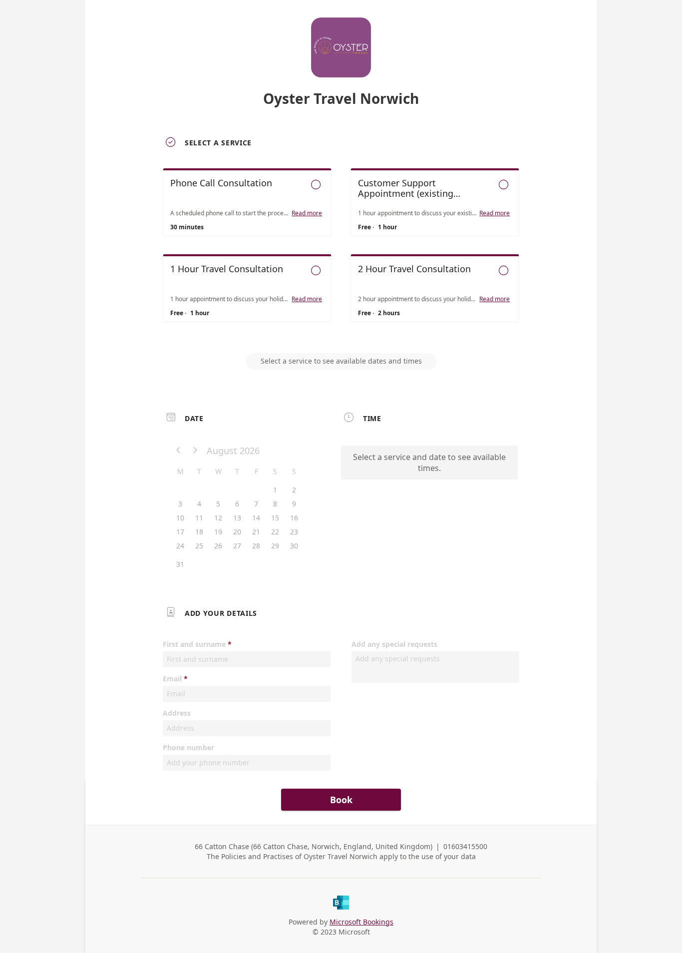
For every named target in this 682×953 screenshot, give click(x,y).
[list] (341, 254)
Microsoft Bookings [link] (361, 922)
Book (341, 800)
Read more (307, 213)
